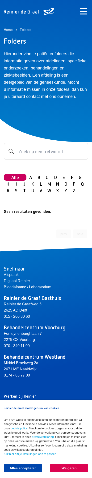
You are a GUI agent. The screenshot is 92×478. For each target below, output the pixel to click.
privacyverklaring (43, 437)
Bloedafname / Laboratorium (27, 287)
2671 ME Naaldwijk (20, 369)
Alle (15, 177)
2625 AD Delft (15, 310)
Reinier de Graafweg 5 (23, 304)
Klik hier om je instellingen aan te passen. (30, 454)
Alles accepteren (23, 468)
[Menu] (83, 11)
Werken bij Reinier (20, 396)
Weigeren (69, 468)
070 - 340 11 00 (17, 346)
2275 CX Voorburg (19, 340)
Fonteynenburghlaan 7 (23, 333)
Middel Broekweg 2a (21, 363)
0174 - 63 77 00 (17, 375)
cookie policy (19, 428)
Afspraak (11, 275)
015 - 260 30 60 (17, 316)
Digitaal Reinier (17, 281)
